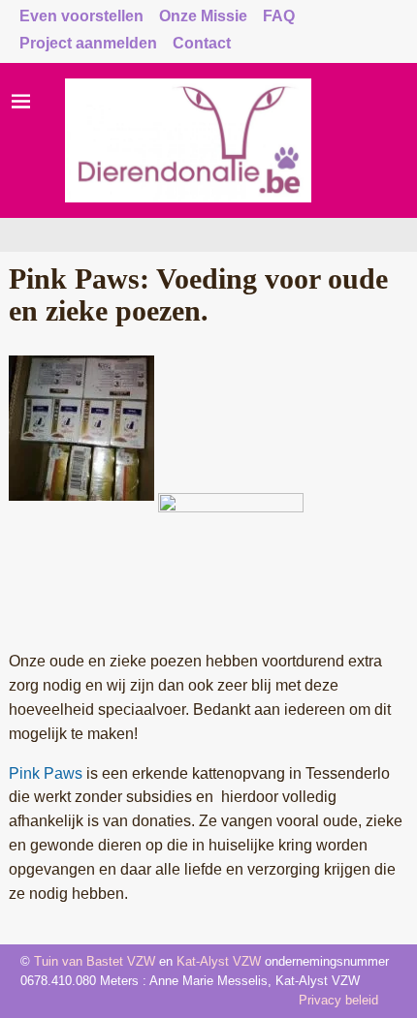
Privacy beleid (338, 1000)
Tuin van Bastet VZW (94, 961)
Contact (202, 43)
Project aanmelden (88, 43)
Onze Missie (203, 16)
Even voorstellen (81, 16)
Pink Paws (47, 773)
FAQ (279, 16)
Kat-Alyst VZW (218, 961)
